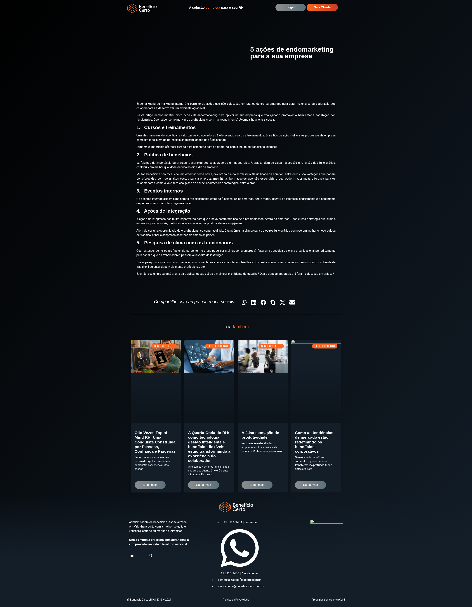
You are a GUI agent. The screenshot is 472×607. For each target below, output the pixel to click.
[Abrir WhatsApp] (462, 597)
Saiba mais (150, 484)
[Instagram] (150, 555)
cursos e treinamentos (249, 135)
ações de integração (152, 219)
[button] (345, 8)
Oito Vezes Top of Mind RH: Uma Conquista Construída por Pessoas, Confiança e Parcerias (155, 442)
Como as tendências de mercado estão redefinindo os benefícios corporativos (314, 442)
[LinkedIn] (144, 555)
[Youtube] (132, 555)
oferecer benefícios (190, 162)
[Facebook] (138, 555)
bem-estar (305, 115)
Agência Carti (337, 599)
